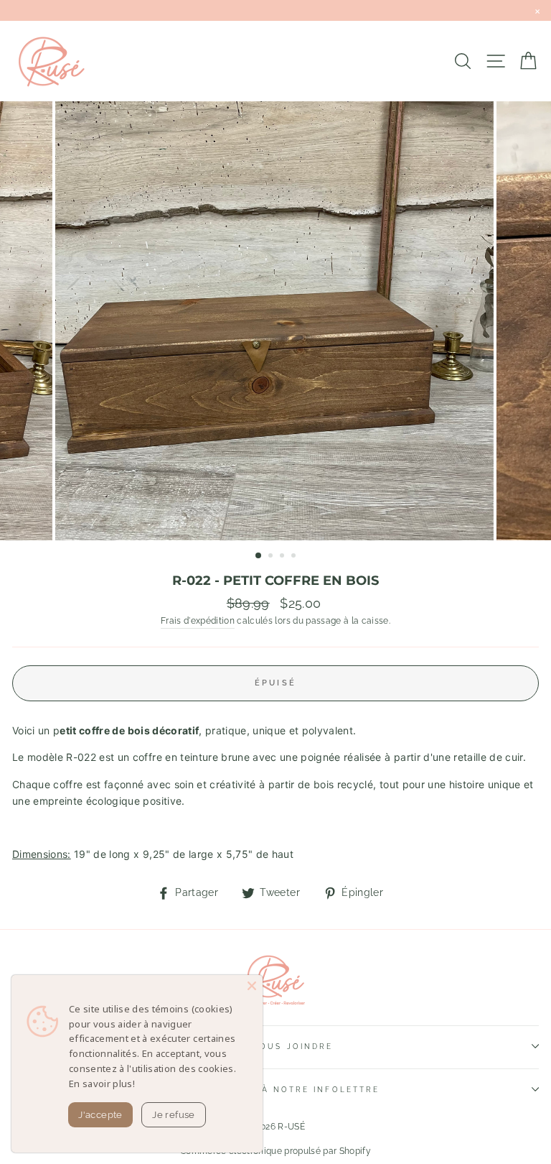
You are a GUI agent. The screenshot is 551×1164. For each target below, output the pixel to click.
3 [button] (283, 556)
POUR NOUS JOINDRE (275, 1046)
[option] (275, 320)
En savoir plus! (102, 1083)
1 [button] (259, 556)
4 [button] (294, 556)
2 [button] (272, 556)
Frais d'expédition (198, 621)
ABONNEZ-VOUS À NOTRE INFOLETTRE (275, 1089)
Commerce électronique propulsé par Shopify (275, 1151)
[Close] (252, 986)
